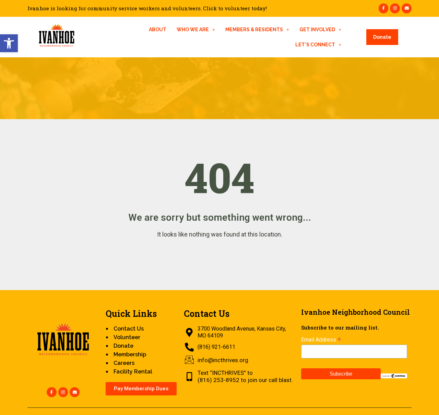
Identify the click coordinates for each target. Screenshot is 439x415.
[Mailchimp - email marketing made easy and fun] (394, 375)
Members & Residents (254, 29)
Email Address (321, 340)
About (157, 29)
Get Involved (317, 29)
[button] (9, 43)
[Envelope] (407, 8)
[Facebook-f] (384, 8)
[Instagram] (395, 8)
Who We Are (193, 29)
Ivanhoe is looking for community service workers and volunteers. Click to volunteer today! (147, 8)
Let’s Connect (315, 44)
